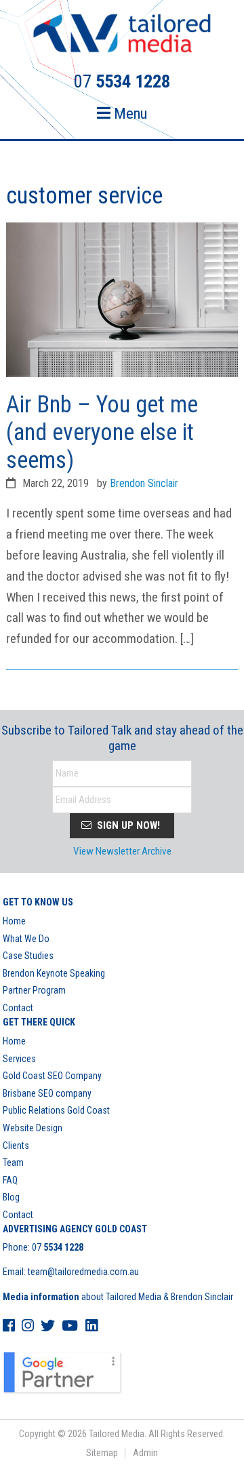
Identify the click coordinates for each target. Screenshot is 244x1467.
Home (14, 921)
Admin (145, 1453)
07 (57, 1247)
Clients (16, 1145)
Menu (128, 113)
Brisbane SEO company (47, 1093)
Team (13, 1162)
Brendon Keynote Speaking (54, 973)
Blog (11, 1197)
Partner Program (34, 990)
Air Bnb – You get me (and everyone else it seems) (102, 432)
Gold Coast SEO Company (52, 1075)
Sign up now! (127, 825)
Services (19, 1058)
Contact (18, 1007)
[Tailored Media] (122, 35)
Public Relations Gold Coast (56, 1110)
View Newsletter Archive (122, 851)
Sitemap (102, 1453)
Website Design (32, 1127)
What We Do (26, 938)
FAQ (10, 1180)
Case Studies (28, 955)
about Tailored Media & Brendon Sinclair (118, 1296)
